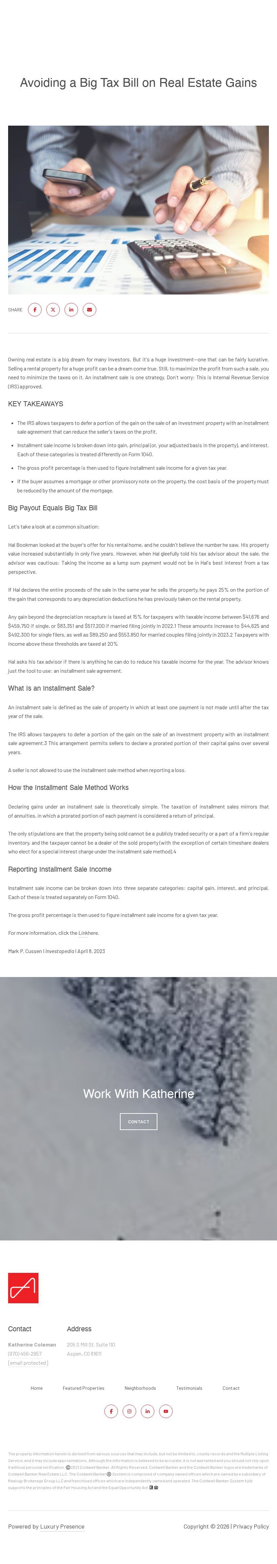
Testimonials (189, 1388)
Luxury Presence (62, 1526)
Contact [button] (138, 1121)
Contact (231, 1388)
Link (83, 932)
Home (37, 1388)
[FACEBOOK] (111, 1411)
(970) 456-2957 (25, 1353)
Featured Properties (83, 1388)
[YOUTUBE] (166, 1411)
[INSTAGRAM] (129, 1411)
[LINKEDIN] (147, 1411)
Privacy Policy (251, 1526)
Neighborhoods (140, 1388)
